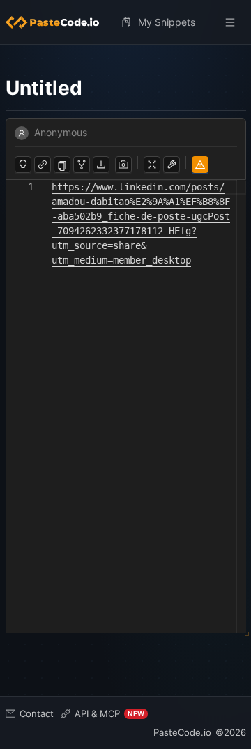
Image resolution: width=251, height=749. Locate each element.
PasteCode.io (182, 732)
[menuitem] (58, 22)
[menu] (126, 22)
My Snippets (166, 22)
